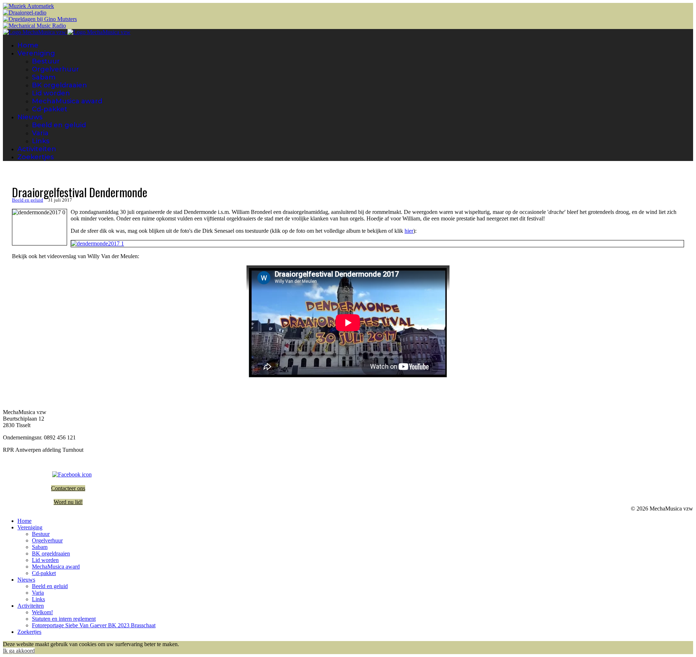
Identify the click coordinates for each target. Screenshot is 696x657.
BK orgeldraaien (59, 85)
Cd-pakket (49, 109)
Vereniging (36, 53)
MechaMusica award (67, 101)
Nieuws (29, 117)
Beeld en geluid (59, 125)
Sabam (43, 77)
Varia (40, 133)
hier (409, 231)
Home (27, 45)
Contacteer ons (68, 488)
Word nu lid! (68, 502)
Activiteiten (36, 149)
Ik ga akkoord (19, 651)
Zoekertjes (35, 157)
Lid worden (51, 93)
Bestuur (46, 61)
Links (40, 141)
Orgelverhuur (55, 69)
